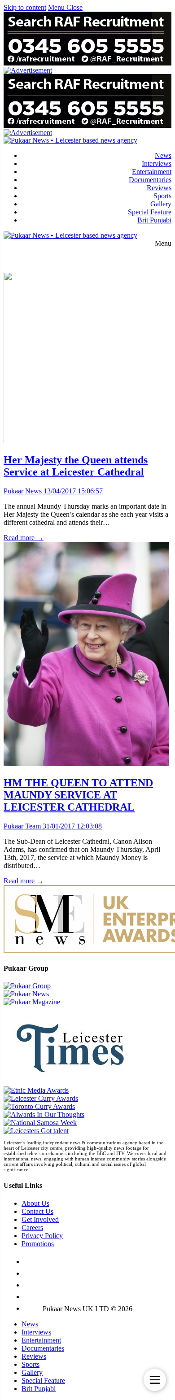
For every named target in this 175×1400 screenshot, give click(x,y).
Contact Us (37, 1211)
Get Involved (40, 1219)
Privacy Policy (42, 1235)
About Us (35, 1203)
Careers (32, 1227)
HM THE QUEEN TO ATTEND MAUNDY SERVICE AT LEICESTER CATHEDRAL (78, 795)
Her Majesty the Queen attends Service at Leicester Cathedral (76, 466)
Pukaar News (23, 491)
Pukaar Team (22, 826)
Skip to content (25, 7)
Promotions (38, 1243)
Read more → (24, 537)
